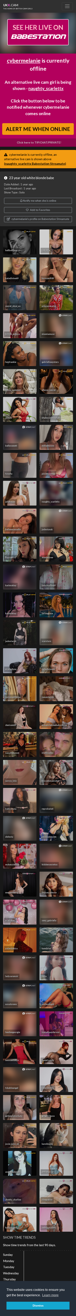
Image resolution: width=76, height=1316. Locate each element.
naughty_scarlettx (45, 88)
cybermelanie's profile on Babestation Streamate (40, 219)
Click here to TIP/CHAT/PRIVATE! (39, 142)
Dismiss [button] (38, 1305)
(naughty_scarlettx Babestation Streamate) (35, 163)
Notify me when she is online (39, 200)
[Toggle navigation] (67, 6)
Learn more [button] (50, 1295)
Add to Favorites (39, 210)
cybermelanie (24, 60)
